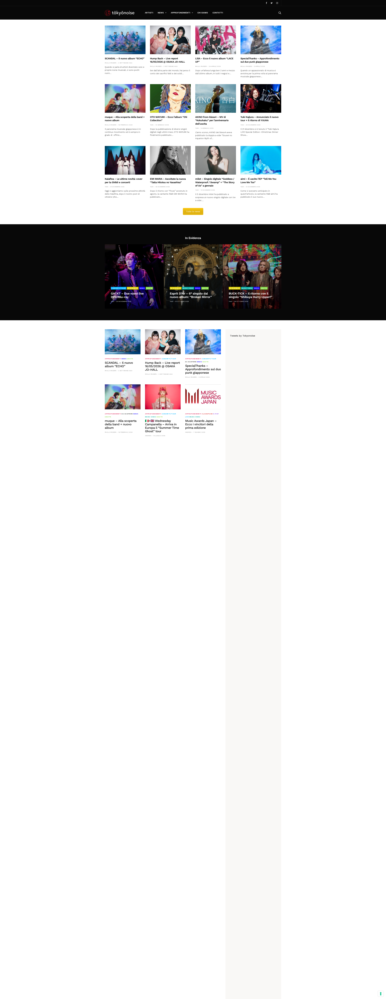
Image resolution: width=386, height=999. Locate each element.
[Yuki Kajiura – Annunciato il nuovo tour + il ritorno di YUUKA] (260, 98)
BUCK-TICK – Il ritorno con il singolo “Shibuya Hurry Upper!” (250, 295)
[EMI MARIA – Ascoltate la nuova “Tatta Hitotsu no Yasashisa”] (170, 160)
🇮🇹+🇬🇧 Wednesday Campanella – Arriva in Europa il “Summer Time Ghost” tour (162, 426)
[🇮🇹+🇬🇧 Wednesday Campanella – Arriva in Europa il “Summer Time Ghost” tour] (163, 396)
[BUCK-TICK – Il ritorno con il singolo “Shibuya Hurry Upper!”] (252, 276)
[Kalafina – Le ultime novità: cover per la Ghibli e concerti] (125, 160)
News (161, 13)
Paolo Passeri (110, 63)
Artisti (149, 13)
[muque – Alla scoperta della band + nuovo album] (125, 98)
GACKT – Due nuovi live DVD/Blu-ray (127, 295)
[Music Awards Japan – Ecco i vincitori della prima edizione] (203, 396)
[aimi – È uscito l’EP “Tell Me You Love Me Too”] (260, 160)
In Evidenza (132, 288)
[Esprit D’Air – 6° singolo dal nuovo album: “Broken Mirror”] (193, 276)
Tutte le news (193, 211)
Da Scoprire (190, 362)
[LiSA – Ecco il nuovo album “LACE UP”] (215, 40)
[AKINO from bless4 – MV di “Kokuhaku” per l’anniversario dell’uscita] (215, 98)
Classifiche (207, 414)
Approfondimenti (180, 13)
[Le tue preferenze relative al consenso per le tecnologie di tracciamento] (381, 994)
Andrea (148, 435)
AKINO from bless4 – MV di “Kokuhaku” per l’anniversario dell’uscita (212, 120)
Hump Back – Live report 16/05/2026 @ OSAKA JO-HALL (162, 366)
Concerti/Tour (118, 288)
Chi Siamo (202, 13)
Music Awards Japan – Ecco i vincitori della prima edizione (201, 424)
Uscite (149, 288)
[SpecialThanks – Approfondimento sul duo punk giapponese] (260, 40)
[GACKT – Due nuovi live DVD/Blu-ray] (134, 276)
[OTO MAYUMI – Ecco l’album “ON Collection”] (170, 98)
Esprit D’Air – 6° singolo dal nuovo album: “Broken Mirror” (191, 295)
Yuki (151, 125)
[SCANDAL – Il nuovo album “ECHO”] (125, 40)
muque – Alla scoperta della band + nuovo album (120, 424)
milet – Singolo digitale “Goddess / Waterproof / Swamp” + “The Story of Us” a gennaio (214, 182)
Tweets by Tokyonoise (242, 335)
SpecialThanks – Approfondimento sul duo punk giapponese (203, 369)
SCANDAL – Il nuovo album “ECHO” (124, 58)
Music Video (188, 288)
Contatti (217, 13)
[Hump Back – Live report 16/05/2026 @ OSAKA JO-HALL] (170, 40)
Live (187, 417)
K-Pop (216, 414)
